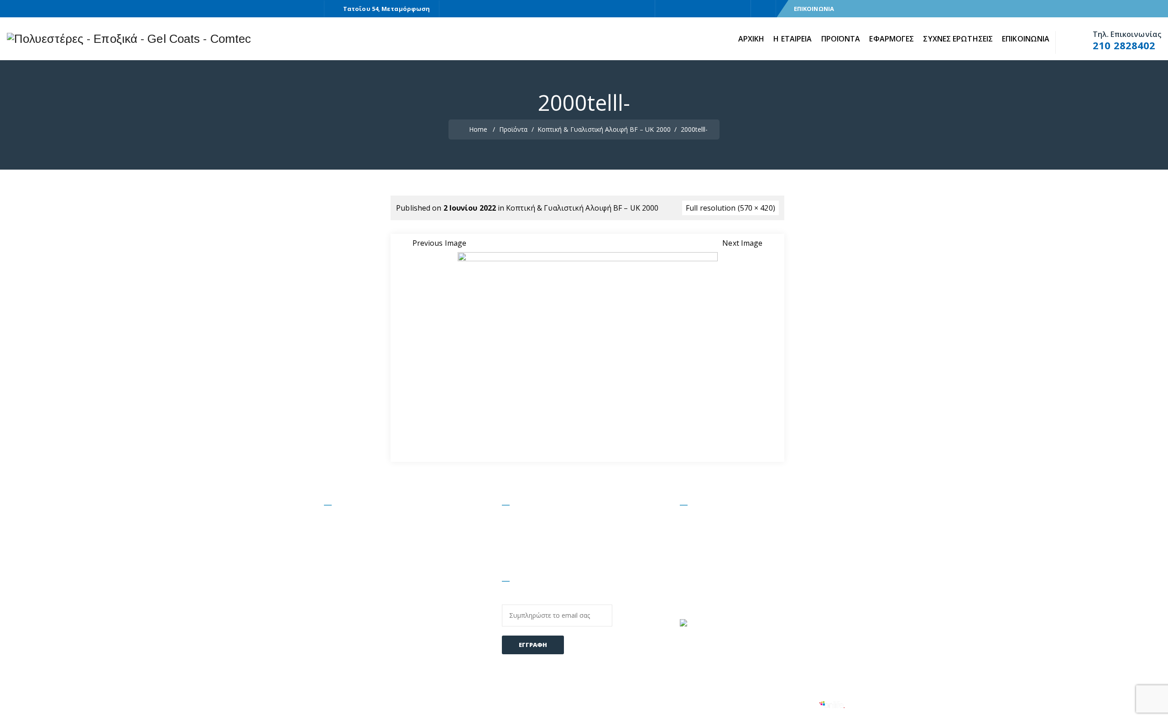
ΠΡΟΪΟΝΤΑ (840, 39)
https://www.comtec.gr (733, 580)
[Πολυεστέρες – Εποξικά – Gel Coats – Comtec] (129, 38)
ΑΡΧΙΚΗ (751, 39)
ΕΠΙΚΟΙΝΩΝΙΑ (814, 9)
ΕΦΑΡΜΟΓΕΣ (891, 39)
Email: (513, 599)
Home (477, 129)
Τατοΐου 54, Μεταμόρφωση (386, 9)
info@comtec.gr (721, 561)
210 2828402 (1124, 45)
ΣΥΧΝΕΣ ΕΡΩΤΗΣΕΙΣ (958, 39)
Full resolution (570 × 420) (730, 208)
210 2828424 (767, 541)
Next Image (742, 243)
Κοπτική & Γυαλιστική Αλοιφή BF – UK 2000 (582, 208)
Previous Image (439, 243)
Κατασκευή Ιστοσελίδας (777, 704)
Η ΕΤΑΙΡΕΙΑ (792, 39)
